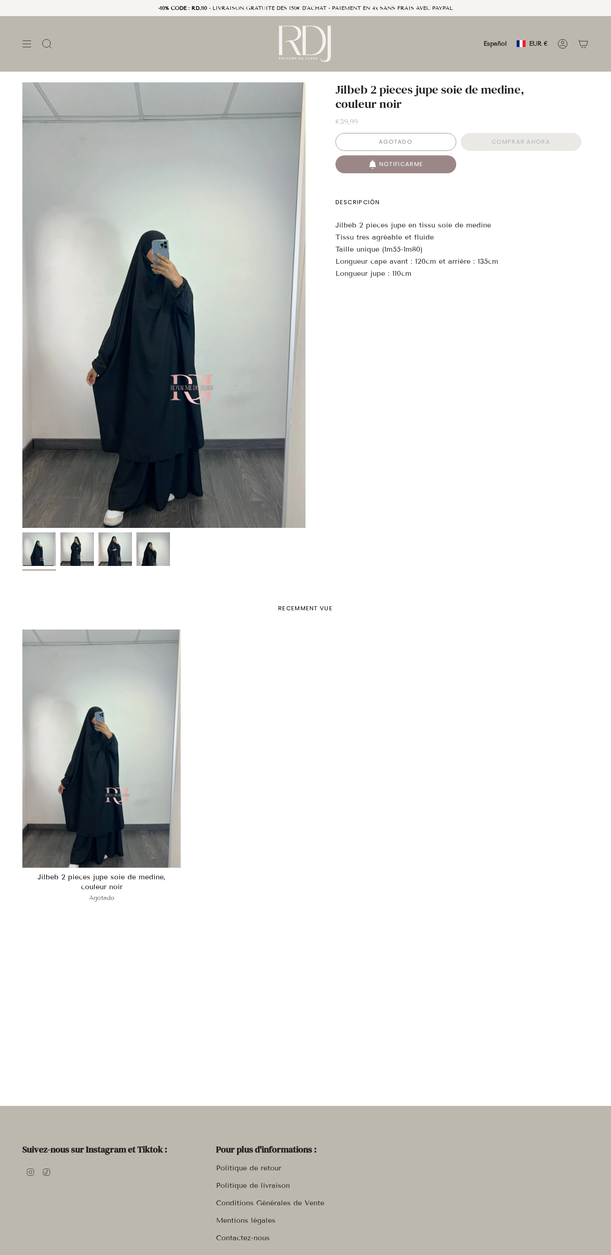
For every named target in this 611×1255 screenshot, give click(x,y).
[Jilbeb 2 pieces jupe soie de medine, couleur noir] (101, 749)
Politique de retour (248, 1168)
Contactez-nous (243, 1238)
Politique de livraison (253, 1185)
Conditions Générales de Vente (270, 1203)
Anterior (22, 305)
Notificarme (401, 164)
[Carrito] (583, 43)
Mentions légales (246, 1220)
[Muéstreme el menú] (27, 43)
